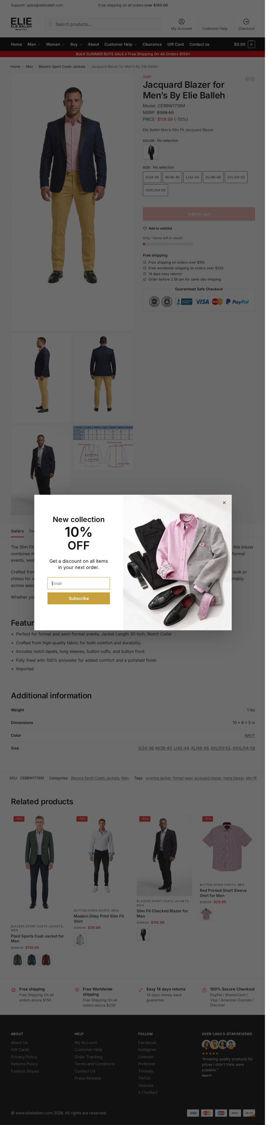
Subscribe (79, 598)
